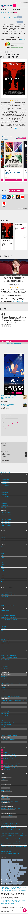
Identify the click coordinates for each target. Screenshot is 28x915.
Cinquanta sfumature (5, 871)
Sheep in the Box (4, 600)
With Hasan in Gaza (5, 733)
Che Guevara (9, 883)
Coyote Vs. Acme (4, 678)
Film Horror (3, 537)
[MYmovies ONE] (21, 138)
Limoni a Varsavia (4, 596)
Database (11, 887)
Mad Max (3, 883)
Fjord (2, 632)
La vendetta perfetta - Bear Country (8, 594)
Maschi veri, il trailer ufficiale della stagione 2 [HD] (11, 840)
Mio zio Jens (3, 653)
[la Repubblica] (20, 3)
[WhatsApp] (12, 17)
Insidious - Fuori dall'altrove (9, 760)
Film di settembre (4, 505)
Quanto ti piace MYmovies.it (6, 472)
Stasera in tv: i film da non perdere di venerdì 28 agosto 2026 (13, 838)
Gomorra (13, 860)
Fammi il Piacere (4, 691)
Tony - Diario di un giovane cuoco (7, 592)
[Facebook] (4, 17)
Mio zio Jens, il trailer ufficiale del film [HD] (9, 827)
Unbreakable (21, 873)
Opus (18, 863)
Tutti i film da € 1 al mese (8, 138)
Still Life (2, 786)
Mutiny (2, 717)
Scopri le (14, 303)
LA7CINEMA (23, 39)
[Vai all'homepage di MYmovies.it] (8, 7)
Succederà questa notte (5, 641)
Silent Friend (3, 689)
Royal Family (23, 867)
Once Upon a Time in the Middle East (8, 655)
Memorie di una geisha (5, 790)
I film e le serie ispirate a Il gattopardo (8, 865)
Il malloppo (3, 687)
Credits (2, 900)
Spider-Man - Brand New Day (9, 754)
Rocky (20, 883)
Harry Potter (11, 875)
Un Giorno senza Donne (6, 724)
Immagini (4, 456)
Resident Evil (3, 624)
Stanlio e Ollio (4, 783)
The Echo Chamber (5, 715)
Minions (2, 860)
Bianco (2, 648)
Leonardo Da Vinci (5, 869)
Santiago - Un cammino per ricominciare (9, 619)
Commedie (3, 532)
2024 (10, 477)
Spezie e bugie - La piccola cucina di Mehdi (10, 709)
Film (16, 887)
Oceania (5, 750)
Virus (9, 873)
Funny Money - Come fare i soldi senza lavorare (10, 793)
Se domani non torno (5, 643)
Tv (12, 888)
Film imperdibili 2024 (5, 481)
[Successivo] (25, 236)
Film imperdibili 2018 (5, 494)
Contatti (7, 900)
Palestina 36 (3, 628)
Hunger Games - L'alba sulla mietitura (8, 617)
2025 (8, 477)
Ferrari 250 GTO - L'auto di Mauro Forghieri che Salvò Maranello (14, 700)
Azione (2, 541)
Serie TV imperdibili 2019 (6, 525)
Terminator (15, 883)
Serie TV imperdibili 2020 (6, 523)
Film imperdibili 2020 (5, 490)
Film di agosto (4, 503)
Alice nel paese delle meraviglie (17, 881)
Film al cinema (4, 501)
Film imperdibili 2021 (5, 487)
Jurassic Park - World (14, 869)
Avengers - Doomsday (5, 621)
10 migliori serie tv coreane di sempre (8, 527)
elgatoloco (4, 447)
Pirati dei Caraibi (14, 871)
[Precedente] (3, 236)
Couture (2, 603)
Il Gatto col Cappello (5, 637)
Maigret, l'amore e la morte (6, 661)
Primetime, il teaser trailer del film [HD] (8, 825)
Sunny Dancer (4, 680)
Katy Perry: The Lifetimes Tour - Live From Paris (10, 683)
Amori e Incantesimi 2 (5, 711)
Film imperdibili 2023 (5, 483)
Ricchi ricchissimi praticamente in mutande (9, 801)
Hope (2, 630)
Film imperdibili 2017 (5, 496)
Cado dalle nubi (4, 804)
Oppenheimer (11, 867)
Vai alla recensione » (18, 301)
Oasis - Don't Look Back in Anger (7, 722)
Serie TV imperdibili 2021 (6, 521)
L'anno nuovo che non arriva (12, 173)
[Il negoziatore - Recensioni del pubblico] (14, 274)
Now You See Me (4, 861)
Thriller (7, 12)
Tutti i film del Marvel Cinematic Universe (9, 879)
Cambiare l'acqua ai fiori (6, 639)
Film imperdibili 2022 (5, 485)
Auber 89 (3, 726)
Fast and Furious (13, 877)
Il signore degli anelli (5, 881)
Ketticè (2, 694)
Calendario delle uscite (5, 610)
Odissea (5, 752)
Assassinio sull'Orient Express (7, 815)
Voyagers (3, 775)
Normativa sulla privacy (15, 900)
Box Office (16, 888)
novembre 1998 (10, 462)
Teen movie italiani (5, 877)
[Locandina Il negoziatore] (14, 95)
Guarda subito (14, 180)
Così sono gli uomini (5, 659)
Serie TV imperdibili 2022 (6, 519)
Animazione (3, 539)
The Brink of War (4, 668)
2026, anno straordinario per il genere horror (10, 853)
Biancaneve (20, 865)
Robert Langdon (4, 875)
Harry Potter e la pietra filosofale (7, 605)
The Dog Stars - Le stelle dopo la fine (8, 589)
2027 (2, 477)
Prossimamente (4, 890)
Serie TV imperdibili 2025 (6, 512)
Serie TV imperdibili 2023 (6, 517)
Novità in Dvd (3, 507)
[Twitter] (7, 17)
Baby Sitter (17, 867)
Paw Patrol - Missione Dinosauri (7, 704)
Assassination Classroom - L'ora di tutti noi (9, 657)
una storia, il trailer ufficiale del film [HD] (9, 823)
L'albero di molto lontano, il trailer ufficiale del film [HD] (12, 833)
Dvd (10, 888)
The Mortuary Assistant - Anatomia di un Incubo (10, 696)
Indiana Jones (14, 873)
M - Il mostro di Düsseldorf (6, 730)
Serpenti (2, 720)
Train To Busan (4, 676)
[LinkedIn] (9, 17)
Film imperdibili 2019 (5, 492)
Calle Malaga (3, 626)
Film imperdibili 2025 (5, 479)
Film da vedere (4, 498)
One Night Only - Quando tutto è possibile (11, 763)
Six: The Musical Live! (5, 666)
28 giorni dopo (19, 860)
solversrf (4, 445)
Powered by (20, 208)
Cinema (6, 887)
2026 (5, 477)
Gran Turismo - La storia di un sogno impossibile (10, 808)
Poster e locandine (6, 454)
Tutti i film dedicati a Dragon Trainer (8, 863)
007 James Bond (22, 871)
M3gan (10, 861)
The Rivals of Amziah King (6, 664)
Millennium (17, 875)
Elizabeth (3, 779)
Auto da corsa (4, 873)
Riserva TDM (12, 901)
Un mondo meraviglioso (6, 713)
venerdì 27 (3, 462)
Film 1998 (3, 12)
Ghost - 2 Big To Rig (8, 769)
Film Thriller (3, 535)
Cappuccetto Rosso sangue (6, 797)
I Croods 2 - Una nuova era (6, 812)
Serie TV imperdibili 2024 (6, 514)
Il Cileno (2, 598)
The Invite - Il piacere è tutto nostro (8, 615)
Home (2, 887)
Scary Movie (8, 860)
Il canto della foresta (5, 645)
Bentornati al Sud (4, 634)
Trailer (3, 453)
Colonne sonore (16, 890)
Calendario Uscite (21, 887)
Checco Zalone (4, 867)
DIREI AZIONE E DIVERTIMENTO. (14, 279)
